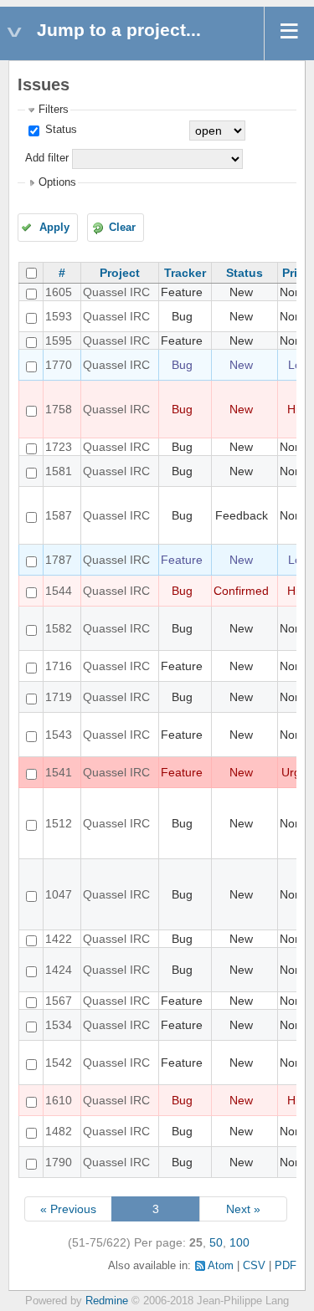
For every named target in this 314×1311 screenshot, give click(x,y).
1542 (58, 1062)
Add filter (47, 158)
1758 (58, 409)
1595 (58, 340)
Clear (122, 227)
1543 (58, 734)
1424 (58, 969)
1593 (58, 316)
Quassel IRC (116, 292)
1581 (58, 471)
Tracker (185, 272)
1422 (58, 938)
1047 (58, 894)
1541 (58, 772)
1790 (58, 1162)
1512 (58, 823)
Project (120, 272)
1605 (58, 292)
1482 (58, 1131)
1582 (58, 628)
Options (57, 182)
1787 (58, 559)
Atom (221, 1266)
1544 (58, 590)
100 (239, 1242)
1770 (58, 364)
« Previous (68, 1209)
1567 (58, 1000)
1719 (58, 697)
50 (216, 1242)
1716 (58, 666)
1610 (58, 1100)
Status (59, 130)
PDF (285, 1266)
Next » (243, 1209)
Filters (54, 109)
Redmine (106, 1301)
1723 (58, 446)
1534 (58, 1025)
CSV (254, 1266)
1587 (58, 515)
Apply (54, 227)
